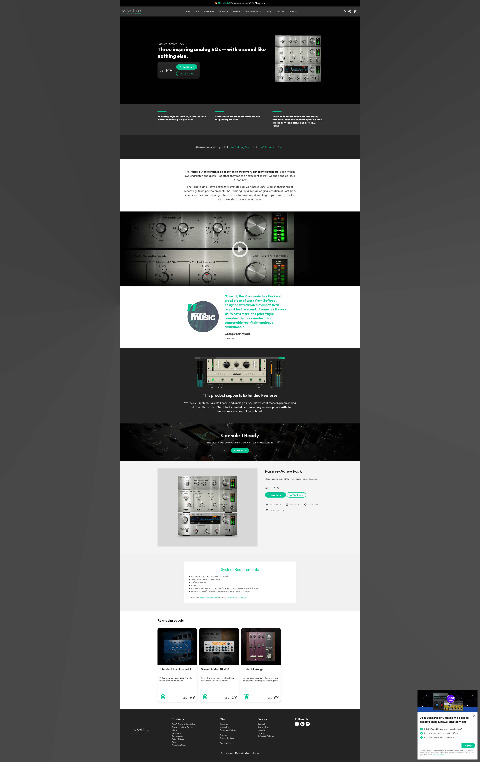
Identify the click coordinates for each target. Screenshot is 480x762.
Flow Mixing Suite (240, 147)
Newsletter (209, 11)
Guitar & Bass (178, 739)
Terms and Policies (228, 730)
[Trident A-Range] (261, 646)
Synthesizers (177, 736)
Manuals (261, 730)
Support (280, 11)
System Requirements (209, 597)
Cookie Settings (227, 738)
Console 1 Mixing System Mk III (185, 727)
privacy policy (438, 755)
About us (293, 11)
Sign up (468, 745)
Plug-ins (236, 11)
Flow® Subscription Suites (183, 724)
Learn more (240, 450)
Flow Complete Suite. (271, 147)
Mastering (176, 733)
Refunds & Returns (266, 736)
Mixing (174, 730)
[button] (355, 11)
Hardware (223, 11)
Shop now (260, 3)
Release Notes (264, 727)
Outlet (174, 742)
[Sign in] (349, 11)
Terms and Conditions (236, 597)
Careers (223, 735)
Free (188, 11)
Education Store (179, 745)
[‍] (297, 724)
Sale (197, 11)
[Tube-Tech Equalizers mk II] (177, 646)
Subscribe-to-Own (253, 11)
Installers (262, 733)
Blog (269, 11)
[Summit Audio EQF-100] (219, 646)
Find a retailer (226, 743)
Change (255, 753)
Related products (171, 620)
